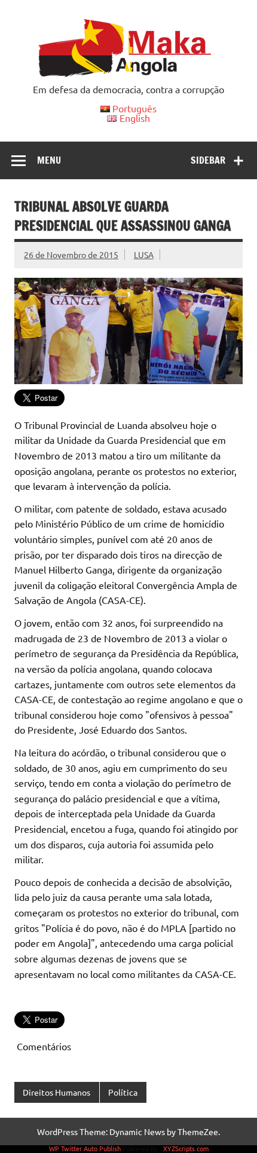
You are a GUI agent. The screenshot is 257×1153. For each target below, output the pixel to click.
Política (122, 1092)
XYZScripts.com (186, 1148)
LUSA (144, 254)
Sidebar (208, 160)
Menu (49, 160)
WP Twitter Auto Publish (85, 1148)
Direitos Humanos (56, 1092)
